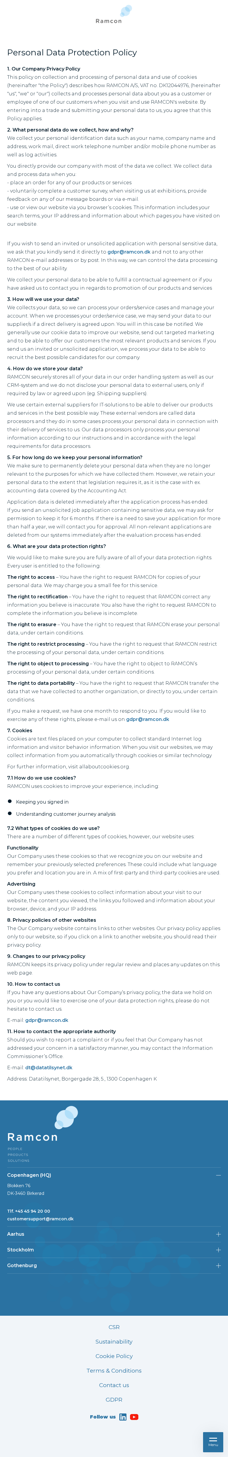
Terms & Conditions (114, 1370)
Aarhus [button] (15, 1234)
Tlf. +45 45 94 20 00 (28, 1211)
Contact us (114, 1385)
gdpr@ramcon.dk (129, 252)
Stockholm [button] (20, 1250)
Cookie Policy (114, 1356)
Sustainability (114, 1341)
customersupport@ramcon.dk (40, 1219)
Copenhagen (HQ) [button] (29, 1175)
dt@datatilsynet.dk (48, 1067)
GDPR (114, 1399)
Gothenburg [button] (22, 1265)
